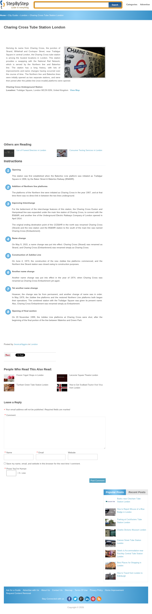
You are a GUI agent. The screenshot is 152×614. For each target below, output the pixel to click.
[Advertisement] (58, 36)
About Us (45, 590)
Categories (131, 4)
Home (3, 15)
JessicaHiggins (21, 344)
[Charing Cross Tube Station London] (85, 62)
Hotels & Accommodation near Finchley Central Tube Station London (130, 553)
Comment (11, 415)
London (23, 15)
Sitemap (68, 590)
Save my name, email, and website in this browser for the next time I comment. (43, 463)
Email (41, 452)
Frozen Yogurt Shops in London (29, 375)
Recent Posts (137, 492)
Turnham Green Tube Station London (32, 385)
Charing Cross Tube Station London (47, 15)
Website (72, 452)
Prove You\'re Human (16, 468)
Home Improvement (114, 590)
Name (9, 452)
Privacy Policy (96, 590)
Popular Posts (115, 492)
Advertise (145, 4)
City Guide (13, 15)
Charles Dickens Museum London (131, 530)
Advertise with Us (31, 590)
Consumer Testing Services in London (85, 150)
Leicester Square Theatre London (83, 375)
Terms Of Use (81, 590)
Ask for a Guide (13, 590)
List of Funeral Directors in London (31, 150)
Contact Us (57, 590)
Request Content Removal (18, 593)
